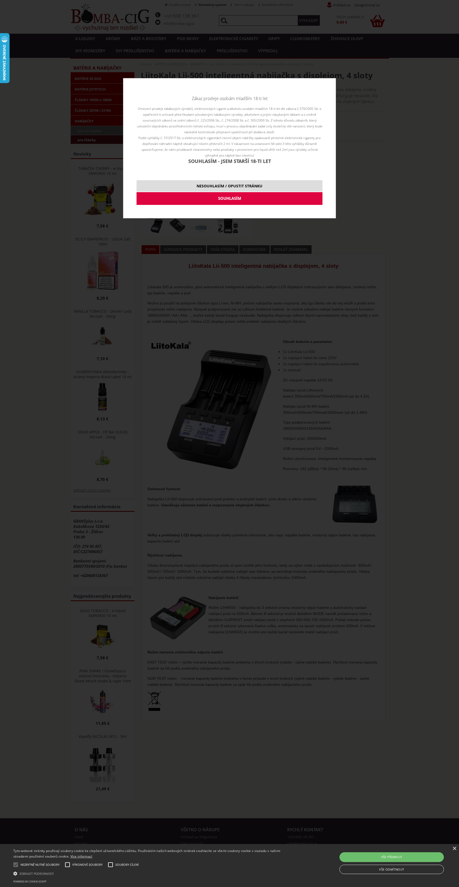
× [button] (454, 849)
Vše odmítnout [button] (391, 869)
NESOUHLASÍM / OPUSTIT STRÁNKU (229, 185)
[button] (153, 873)
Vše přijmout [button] (391, 857)
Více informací (81, 856)
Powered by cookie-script (29, 881)
